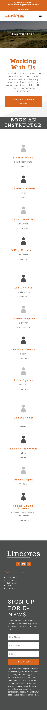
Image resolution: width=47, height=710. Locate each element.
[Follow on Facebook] (18, 564)
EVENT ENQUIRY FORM (23, 101)
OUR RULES (12, 583)
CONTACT (11, 588)
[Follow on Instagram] (23, 564)
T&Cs (9, 585)
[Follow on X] (29, 564)
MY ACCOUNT (13, 577)
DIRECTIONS (12, 580)
